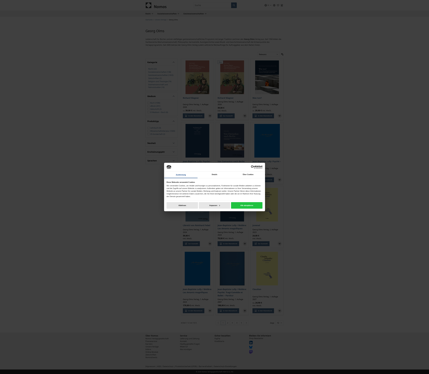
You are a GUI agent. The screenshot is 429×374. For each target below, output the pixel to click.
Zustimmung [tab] (181, 175)
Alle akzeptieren (246, 205)
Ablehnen (182, 205)
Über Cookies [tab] (248, 174)
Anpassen (213, 205)
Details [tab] (214, 174)
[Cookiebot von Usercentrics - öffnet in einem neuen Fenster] (252, 167)
